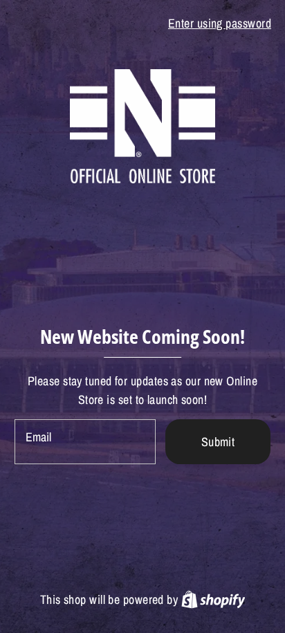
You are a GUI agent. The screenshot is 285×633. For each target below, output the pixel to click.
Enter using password (219, 23)
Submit (218, 441)
